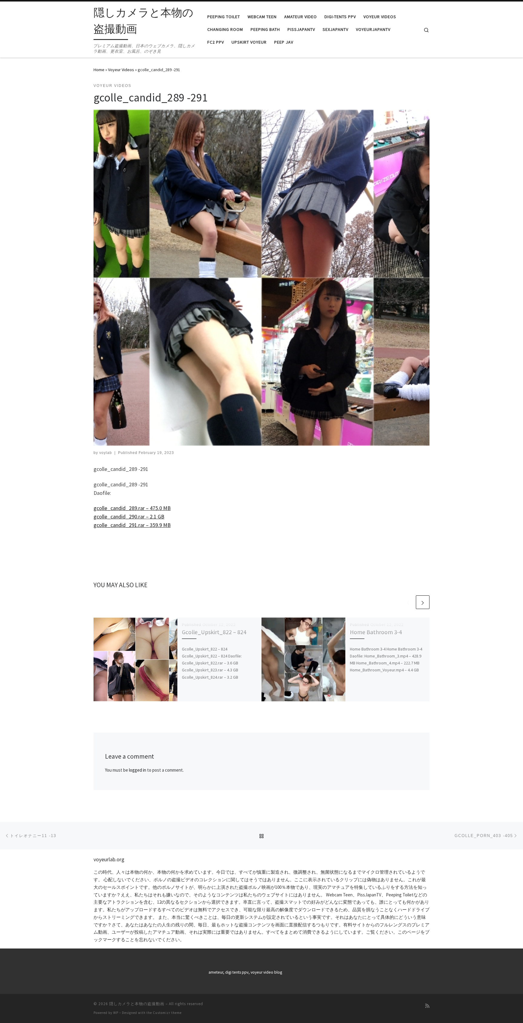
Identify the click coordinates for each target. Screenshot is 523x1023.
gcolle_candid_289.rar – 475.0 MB (132, 508)
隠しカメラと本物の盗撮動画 (136, 1003)
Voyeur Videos (121, 69)
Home (99, 69)
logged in (137, 770)
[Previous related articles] (408, 602)
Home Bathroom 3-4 (376, 632)
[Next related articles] (422, 602)
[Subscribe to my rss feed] (427, 1006)
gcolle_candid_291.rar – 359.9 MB (132, 524)
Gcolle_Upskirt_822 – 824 (214, 632)
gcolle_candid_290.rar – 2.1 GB (129, 516)
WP (115, 1013)
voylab (105, 453)
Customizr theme (167, 1013)
